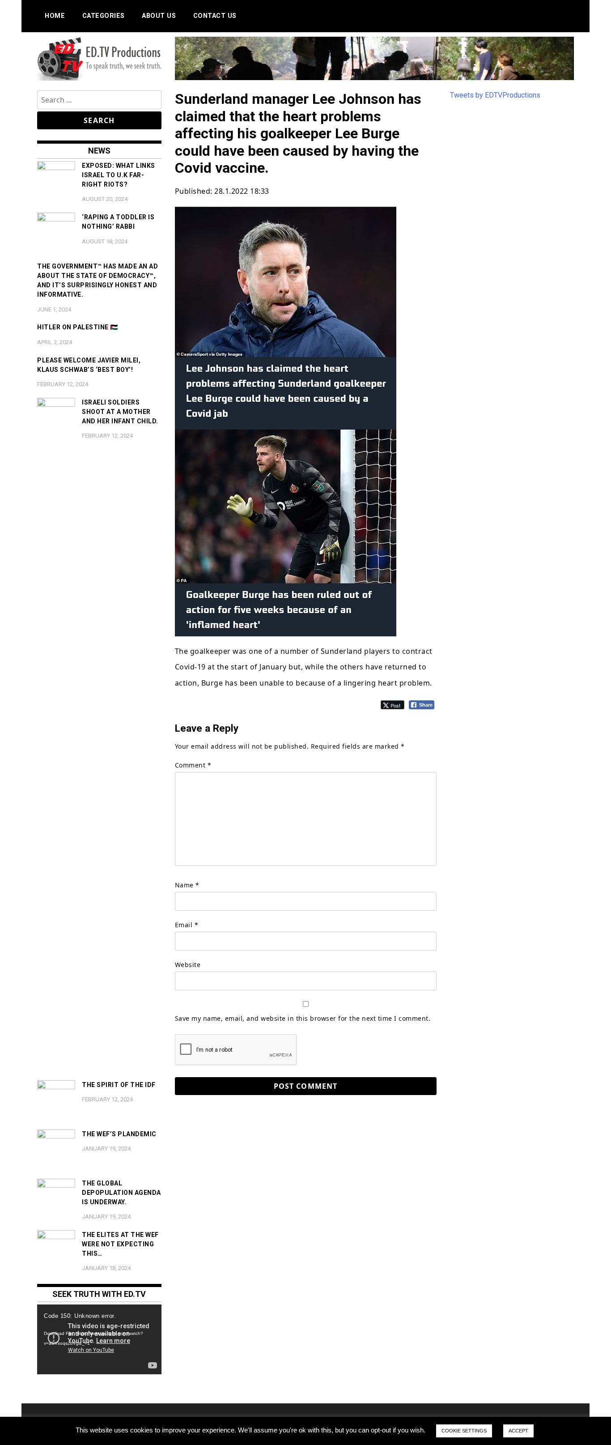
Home (55, 16)
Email (187, 925)
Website (188, 964)
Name (187, 885)
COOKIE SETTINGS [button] (464, 1430)
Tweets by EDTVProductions (495, 95)
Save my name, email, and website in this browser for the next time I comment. (303, 1018)
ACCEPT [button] (518, 1430)
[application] (99, 1339)
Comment (193, 765)
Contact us (215, 16)
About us (159, 16)
